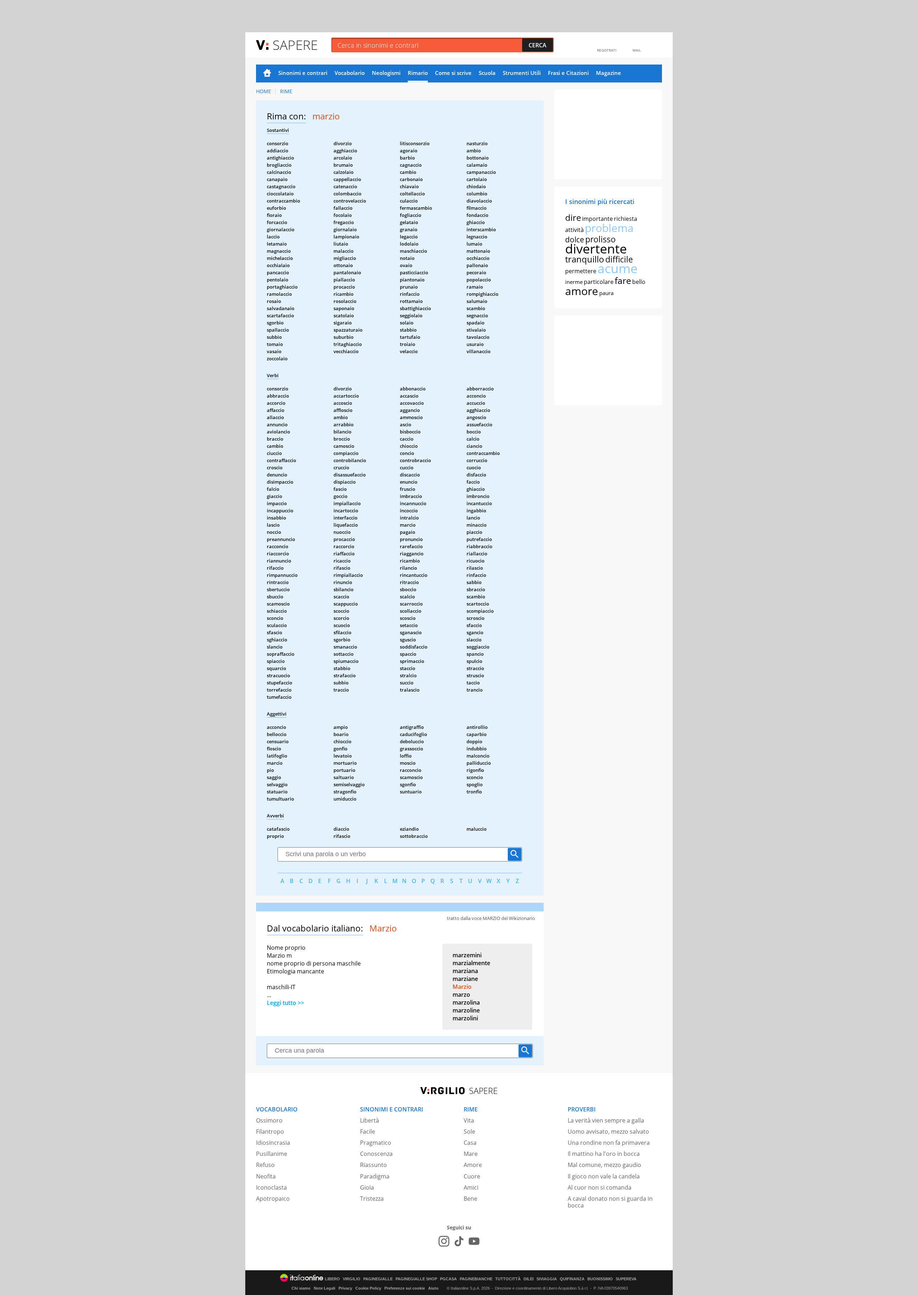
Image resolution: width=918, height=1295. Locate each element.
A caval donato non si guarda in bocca (610, 1202)
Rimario (418, 72)
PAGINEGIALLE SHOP (416, 1279)
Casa (470, 1143)
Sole (469, 1131)
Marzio (462, 987)
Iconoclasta (271, 1187)
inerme (574, 281)
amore (581, 291)
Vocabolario (350, 72)
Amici (471, 1187)
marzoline (466, 1010)
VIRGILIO (351, 1279)
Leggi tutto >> (285, 1003)
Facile (367, 1131)
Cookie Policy (368, 1288)
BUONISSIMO (600, 1279)
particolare (599, 282)
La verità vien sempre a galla (606, 1120)
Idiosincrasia (273, 1143)
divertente (596, 248)
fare (623, 280)
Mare (471, 1154)
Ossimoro (269, 1120)
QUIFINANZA (572, 1279)
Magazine (608, 72)
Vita (469, 1120)
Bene (470, 1198)
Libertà (369, 1120)
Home (267, 73)
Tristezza (372, 1198)
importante (597, 219)
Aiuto (433, 1288)
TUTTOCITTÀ (508, 1279)
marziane (465, 979)
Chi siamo (301, 1288)
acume (617, 268)
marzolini (465, 1018)
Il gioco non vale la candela (604, 1176)
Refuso (265, 1165)
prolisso (600, 239)
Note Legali (324, 1288)
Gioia (367, 1187)
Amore (473, 1165)
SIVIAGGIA (546, 1279)
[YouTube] (474, 1241)
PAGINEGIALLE (378, 1279)
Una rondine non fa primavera (609, 1143)
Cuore (472, 1176)
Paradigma (374, 1176)
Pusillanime (271, 1154)
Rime (286, 91)
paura (606, 293)
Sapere (295, 44)
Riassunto (373, 1165)
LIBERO (332, 1279)
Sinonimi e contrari (302, 72)
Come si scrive (453, 72)
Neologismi (386, 72)
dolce (574, 239)
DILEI (529, 1279)
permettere (580, 271)
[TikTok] (459, 1241)
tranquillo (584, 259)
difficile (619, 259)
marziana (465, 971)
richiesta (625, 219)
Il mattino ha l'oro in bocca (604, 1154)
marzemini (467, 955)
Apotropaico (273, 1198)
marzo (461, 994)
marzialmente (471, 963)
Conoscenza (376, 1154)
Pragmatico (375, 1143)
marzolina (466, 1002)
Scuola (487, 72)
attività (574, 230)
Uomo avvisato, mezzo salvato (608, 1131)
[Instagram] (443, 1241)
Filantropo (270, 1131)
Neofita (266, 1176)
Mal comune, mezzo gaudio (604, 1165)
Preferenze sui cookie (404, 1288)
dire (573, 217)
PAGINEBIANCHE (476, 1279)
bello (638, 282)
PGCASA (448, 1279)
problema (609, 227)
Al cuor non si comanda (599, 1187)
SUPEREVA (626, 1279)
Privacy (345, 1288)
